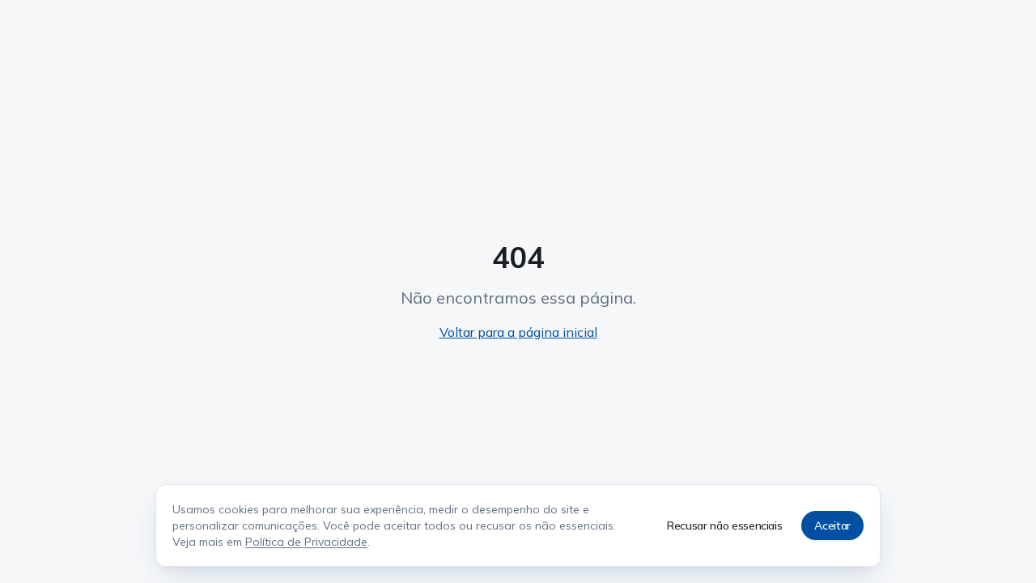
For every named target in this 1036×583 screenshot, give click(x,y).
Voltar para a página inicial (518, 332)
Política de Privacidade (306, 541)
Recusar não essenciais (724, 525)
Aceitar (832, 525)
